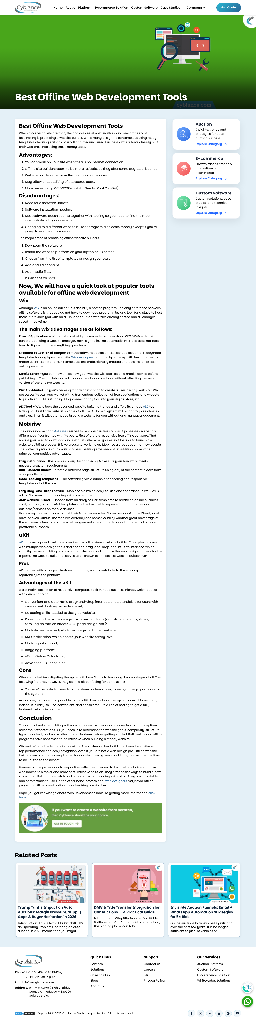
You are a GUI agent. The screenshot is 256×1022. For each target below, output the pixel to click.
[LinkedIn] (209, 1013)
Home (58, 7)
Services (96, 964)
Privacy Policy (154, 980)
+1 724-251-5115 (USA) (41, 977)
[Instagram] (219, 1013)
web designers (116, 781)
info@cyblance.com (39, 982)
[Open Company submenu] (182, 7)
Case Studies (170, 7)
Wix (36, 308)
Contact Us (152, 964)
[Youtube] (237, 1013)
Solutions (97, 969)
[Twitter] (200, 1013)
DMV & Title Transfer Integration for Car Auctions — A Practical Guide (127, 909)
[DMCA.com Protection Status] (25, 1013)
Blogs (94, 980)
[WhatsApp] (247, 1001)
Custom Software (144, 7)
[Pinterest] (228, 1013)
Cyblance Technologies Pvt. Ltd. (84, 1013)
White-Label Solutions (214, 980)
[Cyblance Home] (28, 7)
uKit (22, 542)
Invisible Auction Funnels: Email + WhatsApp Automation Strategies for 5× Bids (201, 912)
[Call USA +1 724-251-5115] (247, 987)
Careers (150, 969)
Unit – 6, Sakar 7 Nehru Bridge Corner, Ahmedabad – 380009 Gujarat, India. (50, 992)
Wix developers (82, 357)
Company (194, 7)
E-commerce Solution (111, 7)
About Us (97, 986)
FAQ (147, 975)
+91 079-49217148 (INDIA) (44, 972)
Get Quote (228, 7)
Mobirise (59, 431)
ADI (145, 406)
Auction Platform (78, 7)
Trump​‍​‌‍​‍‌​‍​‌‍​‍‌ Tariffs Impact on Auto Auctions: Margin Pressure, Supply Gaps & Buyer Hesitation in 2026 (49, 912)
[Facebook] (191, 1013)
